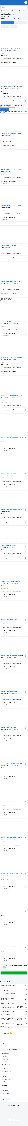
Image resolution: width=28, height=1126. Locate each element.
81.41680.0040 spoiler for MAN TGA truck (12, 86)
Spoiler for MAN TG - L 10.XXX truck (11, 169)
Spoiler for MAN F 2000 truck (9, 545)
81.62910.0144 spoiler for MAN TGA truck (12, 873)
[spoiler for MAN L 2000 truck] (14, 790)
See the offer (14, 973)
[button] (26, 2)
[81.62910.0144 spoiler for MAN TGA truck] (14, 862)
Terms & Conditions (6, 1071)
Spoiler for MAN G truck (7, 321)
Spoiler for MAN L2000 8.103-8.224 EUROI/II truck (8, 994)
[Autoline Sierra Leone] (9, 2)
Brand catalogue (6, 1081)
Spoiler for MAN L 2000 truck (9, 801)
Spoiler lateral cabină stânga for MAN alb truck (14, 133)
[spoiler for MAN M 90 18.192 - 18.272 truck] (14, 644)
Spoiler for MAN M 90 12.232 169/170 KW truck (14, 437)
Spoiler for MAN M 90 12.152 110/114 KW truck (8, 1019)
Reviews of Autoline (6, 1079)
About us (4, 1040)
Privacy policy (5, 1073)
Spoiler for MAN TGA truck (8, 245)
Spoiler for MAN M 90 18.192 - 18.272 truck (13, 655)
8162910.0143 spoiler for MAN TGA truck (12, 763)
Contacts (4, 1046)
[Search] (25, 7)
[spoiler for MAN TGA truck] (14, 235)
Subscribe (4, 109)
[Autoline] (2, 11)
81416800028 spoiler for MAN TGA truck (12, 581)
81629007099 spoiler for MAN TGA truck (12, 395)
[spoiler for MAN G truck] (14, 311)
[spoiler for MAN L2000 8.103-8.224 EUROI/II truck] (14, 826)
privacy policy (19, 111)
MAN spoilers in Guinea (6, 1027)
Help (3, 1043)
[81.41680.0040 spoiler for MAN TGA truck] (14, 76)
